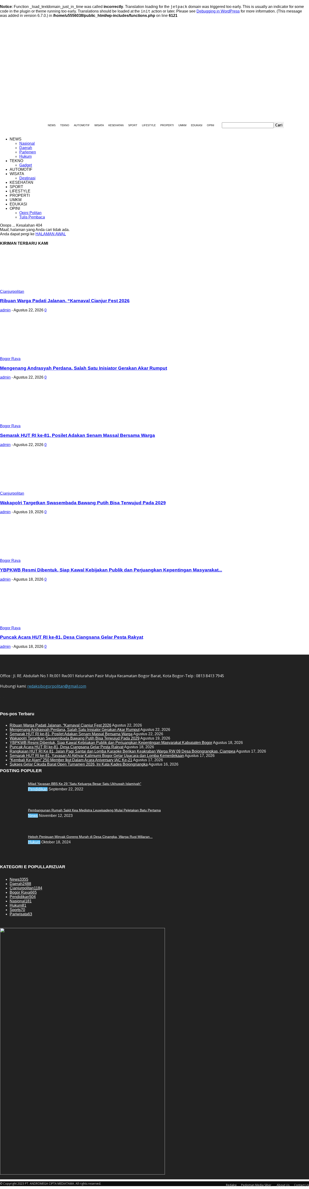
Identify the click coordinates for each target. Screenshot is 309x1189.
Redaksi (231, 1185)
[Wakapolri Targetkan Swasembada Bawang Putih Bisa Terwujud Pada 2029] (39, 490)
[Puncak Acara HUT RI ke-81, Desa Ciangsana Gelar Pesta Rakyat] (39, 625)
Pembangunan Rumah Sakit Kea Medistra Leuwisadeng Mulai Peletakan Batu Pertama (94, 810)
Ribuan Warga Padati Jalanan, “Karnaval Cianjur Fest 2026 (65, 300)
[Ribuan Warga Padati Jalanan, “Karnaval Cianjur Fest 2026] (39, 288)
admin (5, 310)
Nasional (27, 143)
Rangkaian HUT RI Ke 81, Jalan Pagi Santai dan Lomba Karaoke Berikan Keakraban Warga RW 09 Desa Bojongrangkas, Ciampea (122, 751)
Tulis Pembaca (32, 217)
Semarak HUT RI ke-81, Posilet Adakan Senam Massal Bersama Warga (77, 435)
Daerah (25, 148)
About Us (283, 1185)
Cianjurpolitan (12, 291)
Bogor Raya (10, 359)
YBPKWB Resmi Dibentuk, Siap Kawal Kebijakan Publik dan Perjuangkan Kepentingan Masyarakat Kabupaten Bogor (111, 743)
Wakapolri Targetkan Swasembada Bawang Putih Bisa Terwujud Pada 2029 (83, 502)
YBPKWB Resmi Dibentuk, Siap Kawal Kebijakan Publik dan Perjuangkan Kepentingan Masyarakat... (111, 569)
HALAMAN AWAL (50, 234)
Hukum (25, 156)
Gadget (25, 165)
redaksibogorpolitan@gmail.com (56, 686)
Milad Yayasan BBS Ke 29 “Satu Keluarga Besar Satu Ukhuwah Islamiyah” (84, 784)
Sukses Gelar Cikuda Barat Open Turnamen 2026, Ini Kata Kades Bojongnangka (79, 764)
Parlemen (27, 152)
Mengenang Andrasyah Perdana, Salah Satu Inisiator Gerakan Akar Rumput (83, 368)
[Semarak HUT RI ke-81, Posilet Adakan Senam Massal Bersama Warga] (39, 422)
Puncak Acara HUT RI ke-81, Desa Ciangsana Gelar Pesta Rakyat (71, 637)
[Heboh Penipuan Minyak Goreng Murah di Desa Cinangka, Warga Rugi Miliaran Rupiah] (12, 783)
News (33, 816)
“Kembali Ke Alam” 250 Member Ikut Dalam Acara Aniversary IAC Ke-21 (71, 760)
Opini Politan (30, 213)
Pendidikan (38, 789)
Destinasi (27, 178)
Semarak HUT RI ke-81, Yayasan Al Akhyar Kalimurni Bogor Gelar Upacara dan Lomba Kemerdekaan (97, 756)
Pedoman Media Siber (256, 1185)
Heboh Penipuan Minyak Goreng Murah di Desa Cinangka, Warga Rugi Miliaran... (90, 837)
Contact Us (301, 1185)
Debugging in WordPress (218, 11)
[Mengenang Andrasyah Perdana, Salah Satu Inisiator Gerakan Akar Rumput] (39, 355)
